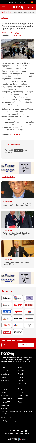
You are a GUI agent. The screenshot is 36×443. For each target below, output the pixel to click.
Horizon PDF (6, 402)
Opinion (20, 389)
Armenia (21, 374)
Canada (4, 389)
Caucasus (5, 395)
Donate (28, 7)
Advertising (5, 374)
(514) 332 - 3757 (7, 417)
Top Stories (21, 371)
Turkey (4, 392)
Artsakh (20, 377)
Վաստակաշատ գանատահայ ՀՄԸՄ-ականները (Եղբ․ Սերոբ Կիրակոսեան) (18, 204)
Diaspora (21, 380)
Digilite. (29, 433)
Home (4, 367)
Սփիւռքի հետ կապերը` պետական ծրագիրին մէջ (17, 263)
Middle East (22, 384)
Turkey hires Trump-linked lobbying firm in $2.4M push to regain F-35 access (17, 234)
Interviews (21, 399)
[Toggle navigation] (4, 7)
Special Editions (7, 399)
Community (5, 405)
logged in (19, 150)
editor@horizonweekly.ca (10, 421)
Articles (20, 392)
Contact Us (5, 380)
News (20, 367)
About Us (5, 371)
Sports (20, 402)
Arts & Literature (23, 395)
